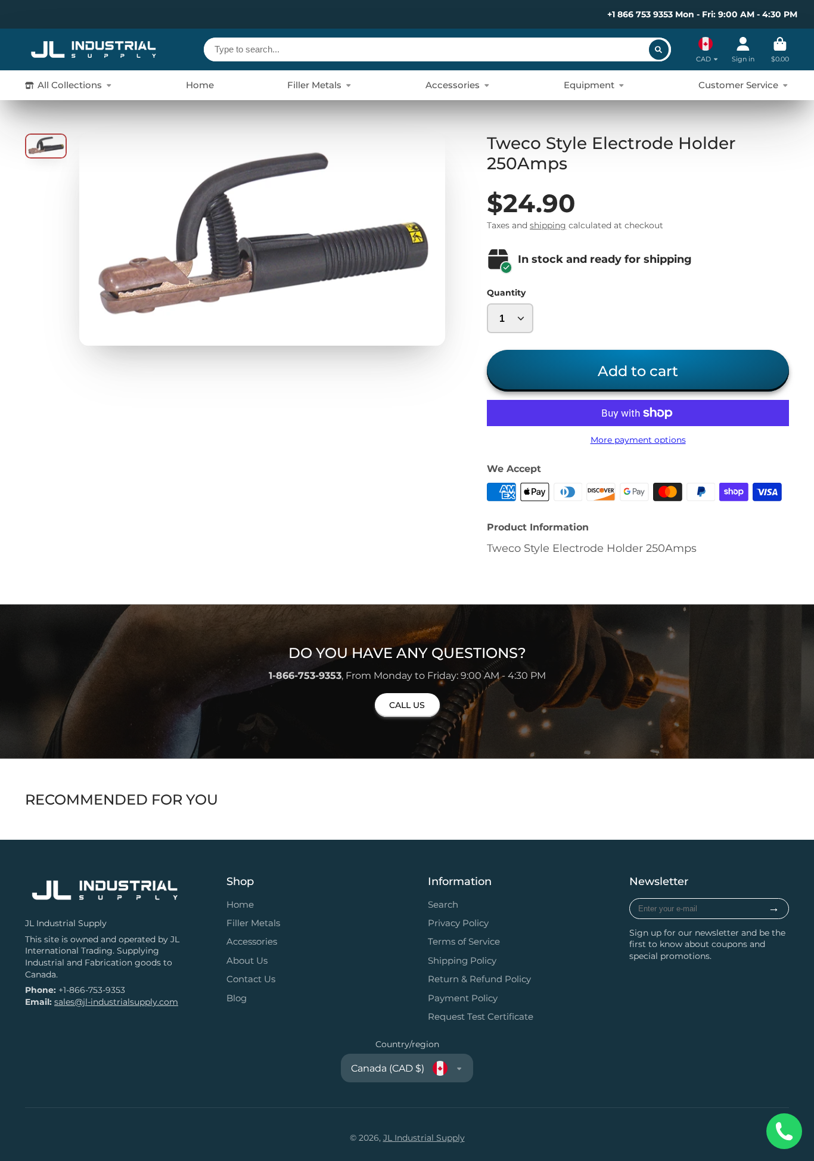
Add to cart (638, 371)
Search (443, 904)
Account (743, 50)
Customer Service (738, 85)
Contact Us (250, 979)
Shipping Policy (462, 960)
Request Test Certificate (480, 1016)
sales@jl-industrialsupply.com (116, 1002)
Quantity (506, 292)
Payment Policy (463, 998)
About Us (247, 960)
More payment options (638, 439)
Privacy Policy (458, 923)
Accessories (452, 85)
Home (200, 85)
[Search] (659, 49)
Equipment (589, 85)
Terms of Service (464, 941)
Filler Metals (314, 85)
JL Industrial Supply (424, 1137)
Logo (93, 49)
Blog (236, 998)
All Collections (70, 85)
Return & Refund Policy (479, 979)
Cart (780, 50)
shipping (548, 225)
